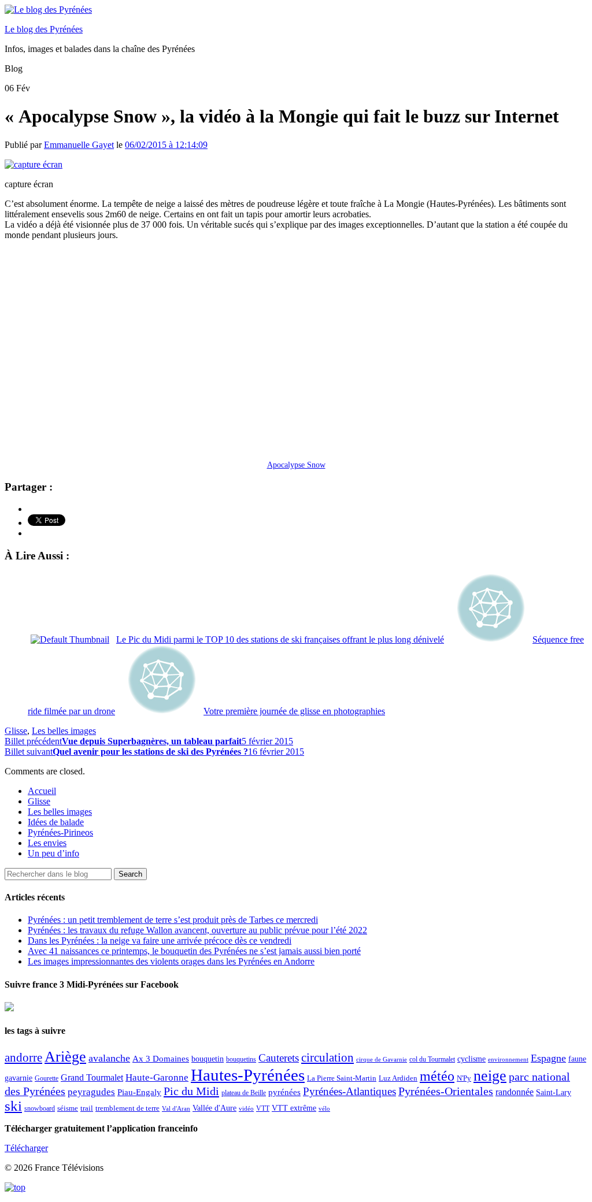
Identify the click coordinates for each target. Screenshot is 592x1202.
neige (489, 1075)
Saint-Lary (553, 1092)
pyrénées (284, 1092)
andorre (23, 1057)
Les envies (47, 843)
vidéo (246, 1108)
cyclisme (471, 1059)
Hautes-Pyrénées (248, 1075)
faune (577, 1059)
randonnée (514, 1092)
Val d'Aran (176, 1108)
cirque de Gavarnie (381, 1059)
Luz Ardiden (398, 1078)
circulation (327, 1057)
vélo (324, 1108)
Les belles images (64, 731)
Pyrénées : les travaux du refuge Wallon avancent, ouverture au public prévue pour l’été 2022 (197, 930)
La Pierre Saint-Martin (341, 1078)
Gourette (46, 1078)
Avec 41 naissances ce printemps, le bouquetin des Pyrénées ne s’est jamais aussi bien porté (194, 951)
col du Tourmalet (432, 1059)
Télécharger (26, 1148)
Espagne (548, 1058)
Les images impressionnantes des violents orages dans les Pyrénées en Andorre (171, 961)
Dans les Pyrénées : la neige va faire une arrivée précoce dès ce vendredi (159, 940)
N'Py (464, 1078)
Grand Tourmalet (92, 1077)
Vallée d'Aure (214, 1108)
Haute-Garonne (156, 1077)
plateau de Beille (243, 1093)
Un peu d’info (53, 853)
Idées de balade (56, 822)
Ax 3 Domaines (160, 1058)
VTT (262, 1108)
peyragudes (91, 1091)
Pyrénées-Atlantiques (349, 1091)
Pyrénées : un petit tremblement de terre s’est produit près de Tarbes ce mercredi (173, 920)
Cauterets (278, 1058)
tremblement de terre (127, 1108)
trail (86, 1108)
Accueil (42, 791)
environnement (508, 1059)
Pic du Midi (191, 1091)
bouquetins (241, 1059)
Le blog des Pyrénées (44, 29)
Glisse (16, 731)
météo (437, 1076)
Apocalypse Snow (296, 464)
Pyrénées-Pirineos (60, 832)
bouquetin (207, 1059)
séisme (67, 1108)
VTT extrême (294, 1108)
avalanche (109, 1058)
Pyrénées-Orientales (445, 1091)
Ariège (65, 1056)
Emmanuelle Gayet (79, 145)
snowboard (39, 1108)
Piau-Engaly (139, 1092)
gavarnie (18, 1078)
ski (13, 1106)
